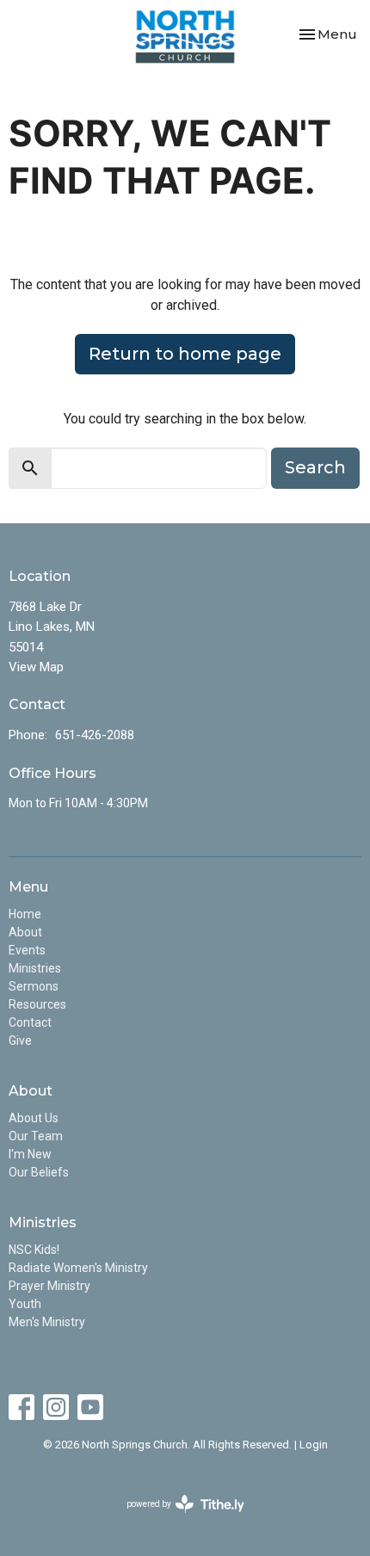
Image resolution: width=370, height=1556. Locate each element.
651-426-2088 (94, 735)
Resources (37, 1004)
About (25, 932)
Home (25, 914)
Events (27, 950)
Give (20, 1040)
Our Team (36, 1136)
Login (313, 1444)
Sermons (34, 986)
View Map (36, 667)
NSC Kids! (34, 1250)
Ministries (35, 968)
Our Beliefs (39, 1172)
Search (315, 467)
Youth (25, 1304)
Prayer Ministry (49, 1286)
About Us (34, 1118)
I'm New (30, 1154)
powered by (175, 1519)
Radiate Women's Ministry (78, 1268)
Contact (30, 1022)
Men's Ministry (47, 1322)
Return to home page (185, 353)
